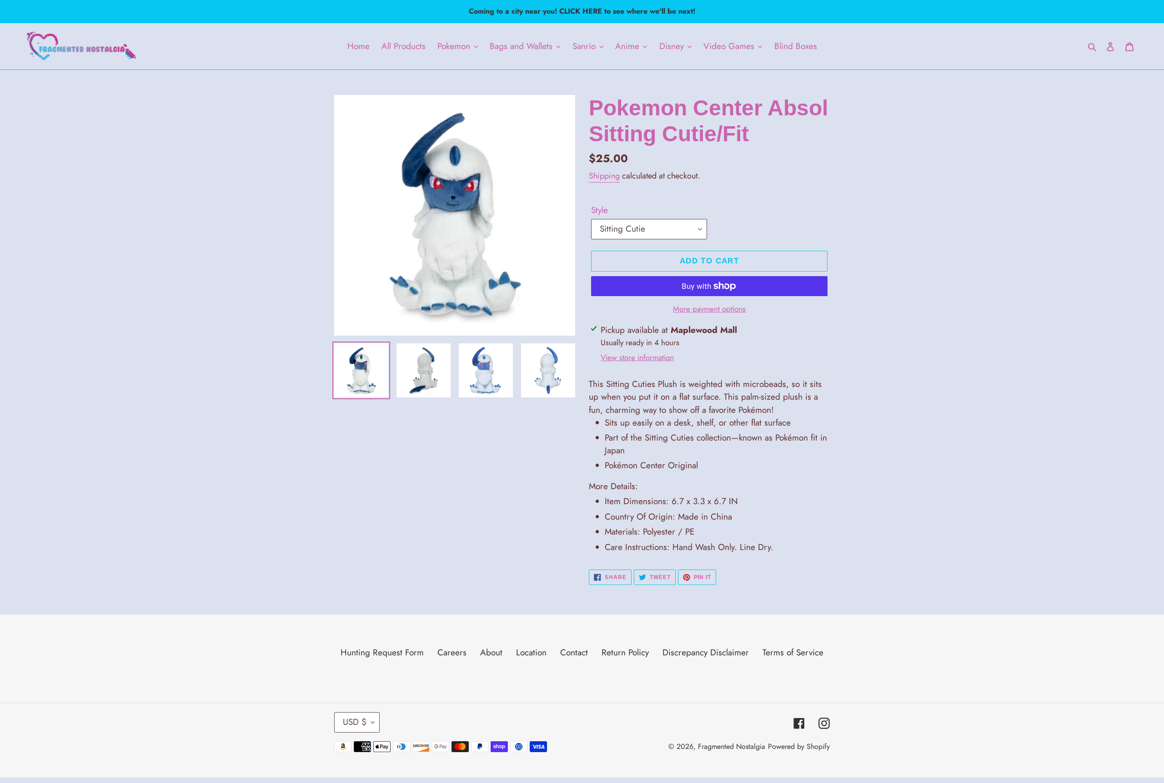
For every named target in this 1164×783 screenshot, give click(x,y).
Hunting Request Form (382, 652)
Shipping (604, 176)
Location (531, 652)
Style (599, 210)
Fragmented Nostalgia (731, 746)
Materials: (649, 531)
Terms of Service (793, 652)
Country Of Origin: (668, 516)
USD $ (354, 722)
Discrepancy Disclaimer (705, 652)
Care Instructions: (689, 547)
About (491, 652)
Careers (452, 652)
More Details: (613, 486)
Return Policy (625, 652)
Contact (574, 652)
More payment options (709, 308)
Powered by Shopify (799, 746)
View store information (637, 357)
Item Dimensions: (671, 501)
